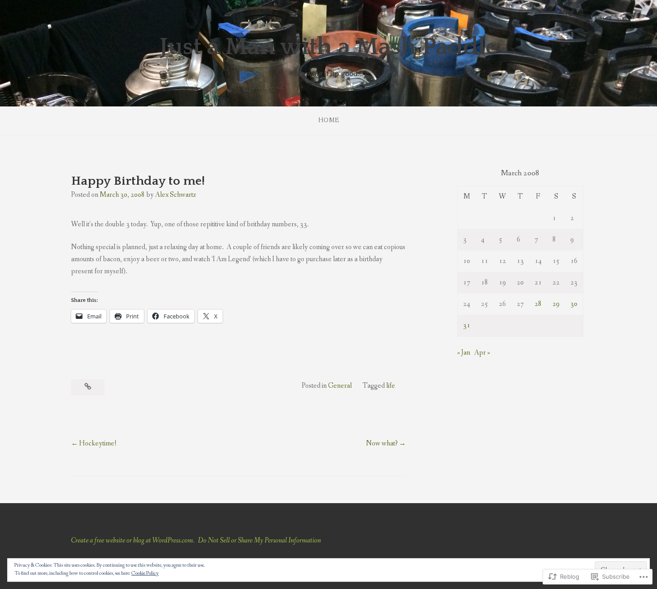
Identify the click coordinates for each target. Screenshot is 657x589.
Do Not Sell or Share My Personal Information (259, 540)
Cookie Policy (145, 573)
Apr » (482, 352)
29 (556, 304)
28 (538, 304)
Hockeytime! (98, 443)
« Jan (463, 352)
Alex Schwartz (175, 194)
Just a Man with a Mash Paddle (328, 47)
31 (466, 325)
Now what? (382, 443)
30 (573, 304)
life (390, 385)
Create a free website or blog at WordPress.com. (132, 540)
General (340, 385)
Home (328, 120)
